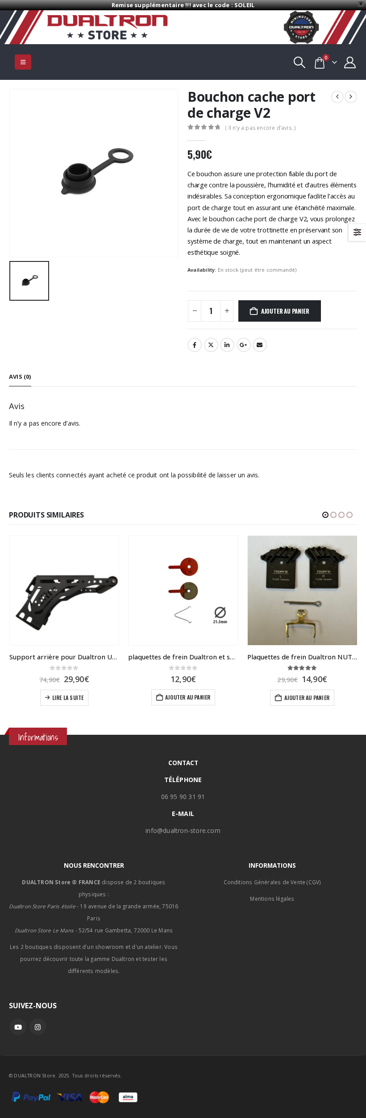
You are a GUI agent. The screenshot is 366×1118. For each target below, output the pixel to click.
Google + (244, 345)
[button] (23, 62)
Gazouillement (211, 345)
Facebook (194, 345)
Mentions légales (272, 898)
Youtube (18, 1027)
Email (260, 345)
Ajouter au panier (285, 310)
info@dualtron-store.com (183, 830)
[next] (351, 97)
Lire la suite (68, 697)
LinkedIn (227, 345)
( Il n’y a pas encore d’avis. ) (260, 128)
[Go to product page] (64, 590)
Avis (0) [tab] (20, 377)
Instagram (37, 1027)
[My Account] (350, 62)
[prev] (337, 97)
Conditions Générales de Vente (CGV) (272, 882)
